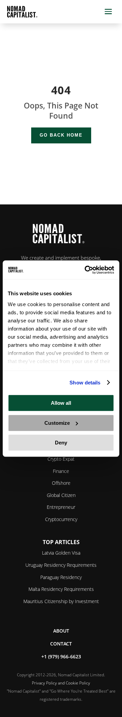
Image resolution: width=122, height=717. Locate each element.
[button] (108, 11)
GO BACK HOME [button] (61, 135)
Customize (57, 423)
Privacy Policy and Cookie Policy (61, 683)
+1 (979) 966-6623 (61, 656)
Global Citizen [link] (61, 495)
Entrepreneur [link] (61, 507)
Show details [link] (84, 382)
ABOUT (61, 631)
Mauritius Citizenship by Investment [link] (61, 601)
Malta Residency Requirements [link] (61, 589)
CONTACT (61, 643)
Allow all (61, 403)
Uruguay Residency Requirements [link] (61, 565)
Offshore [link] (61, 483)
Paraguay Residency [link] (61, 577)
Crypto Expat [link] (61, 459)
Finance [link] (61, 471)
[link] (86, 269)
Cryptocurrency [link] (61, 519)
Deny (61, 442)
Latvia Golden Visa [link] (61, 553)
